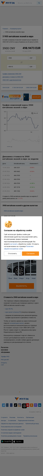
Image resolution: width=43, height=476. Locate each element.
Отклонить (12, 253)
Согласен (30, 253)
